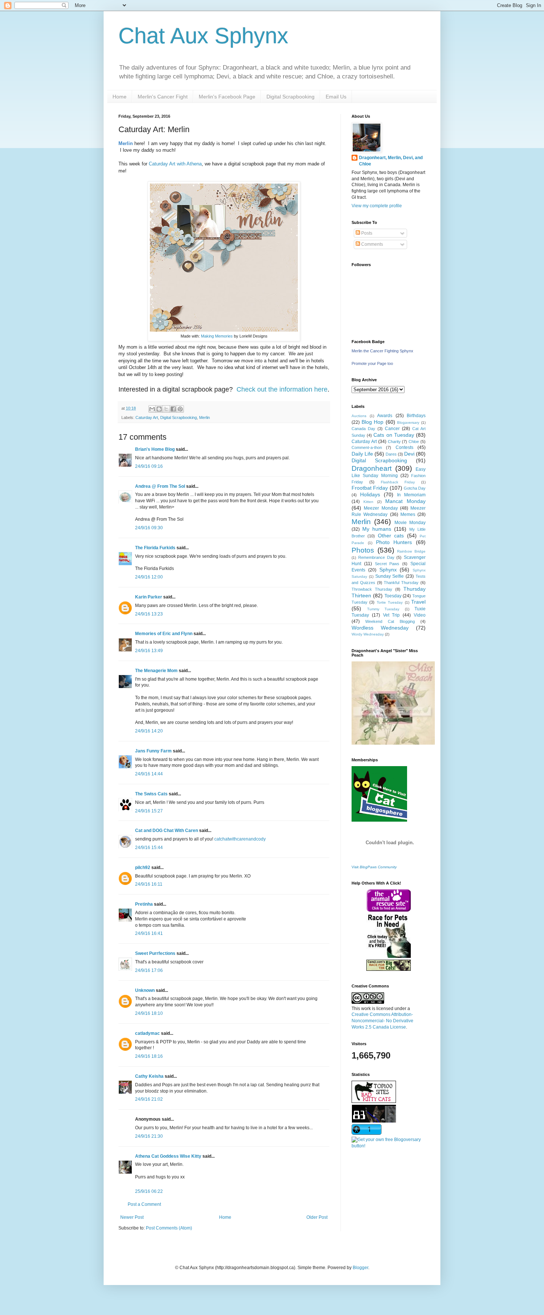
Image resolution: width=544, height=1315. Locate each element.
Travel (418, 602)
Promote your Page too (372, 363)
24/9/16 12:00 (149, 577)
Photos (363, 550)
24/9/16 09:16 (149, 466)
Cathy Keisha (149, 1076)
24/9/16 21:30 (149, 1136)
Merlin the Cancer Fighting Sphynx (382, 351)
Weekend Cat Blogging (390, 621)
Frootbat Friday (370, 488)
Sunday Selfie (389, 576)
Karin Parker (148, 597)
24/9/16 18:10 (149, 1013)
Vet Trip (391, 615)
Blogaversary (408, 422)
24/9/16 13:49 (149, 650)
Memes (407, 514)
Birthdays (416, 415)
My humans (376, 529)
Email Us (336, 97)
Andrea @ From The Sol (160, 486)
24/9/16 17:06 (149, 970)
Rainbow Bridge (411, 551)
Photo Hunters (394, 542)
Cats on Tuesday (393, 435)
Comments (371, 244)
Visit (374, 867)
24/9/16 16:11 (148, 884)
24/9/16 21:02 (149, 1099)
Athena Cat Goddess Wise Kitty (168, 1156)
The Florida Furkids (155, 547)
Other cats (391, 536)
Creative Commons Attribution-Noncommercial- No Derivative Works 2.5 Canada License (382, 1021)
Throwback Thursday (372, 589)
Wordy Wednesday (368, 634)
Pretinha (144, 904)
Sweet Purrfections (155, 953)
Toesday (393, 595)
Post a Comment (144, 1204)
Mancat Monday (405, 501)
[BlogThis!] (159, 409)
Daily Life (362, 454)
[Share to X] (166, 409)
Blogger (360, 1267)
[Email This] (152, 409)
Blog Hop (373, 422)
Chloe (414, 441)
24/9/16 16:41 (149, 933)
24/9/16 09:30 (149, 527)
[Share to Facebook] (173, 409)
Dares (391, 454)
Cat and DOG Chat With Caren (166, 830)
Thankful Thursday (401, 582)
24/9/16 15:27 (149, 811)
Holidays (370, 494)
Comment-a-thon (367, 447)
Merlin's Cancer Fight (163, 97)
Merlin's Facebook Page (227, 97)
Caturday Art (146, 417)
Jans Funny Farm (153, 751)
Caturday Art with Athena (175, 164)
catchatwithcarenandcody (240, 839)
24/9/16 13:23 (149, 614)
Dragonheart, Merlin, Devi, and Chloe (391, 161)
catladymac (147, 1033)
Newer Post (132, 1217)
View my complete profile (377, 205)
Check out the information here (282, 389)
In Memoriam (411, 494)
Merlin (204, 417)
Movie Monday (410, 522)
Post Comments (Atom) (169, 1228)
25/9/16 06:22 (149, 1191)
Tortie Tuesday (390, 602)
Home (120, 97)
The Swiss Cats (151, 793)
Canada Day (363, 428)
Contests (404, 447)
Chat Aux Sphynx (203, 35)
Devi (409, 454)
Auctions (359, 416)
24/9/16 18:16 (149, 1056)
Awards (384, 415)
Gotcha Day (415, 488)
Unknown (145, 990)
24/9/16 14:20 (149, 731)
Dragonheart (372, 468)
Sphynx (388, 570)
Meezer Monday (380, 508)
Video (420, 615)
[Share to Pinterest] (180, 409)
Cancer (392, 428)
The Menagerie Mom (156, 670)
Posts (366, 233)
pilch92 (142, 867)
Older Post (317, 1217)
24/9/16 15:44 (149, 847)
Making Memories (217, 336)
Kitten (368, 502)
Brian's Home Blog (155, 449)
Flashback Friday (398, 482)
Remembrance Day (376, 557)
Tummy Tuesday (383, 609)
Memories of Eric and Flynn (163, 633)
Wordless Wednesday (380, 628)
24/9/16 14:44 (149, 773)
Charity (394, 441)
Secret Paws (387, 563)
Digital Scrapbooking (290, 97)
